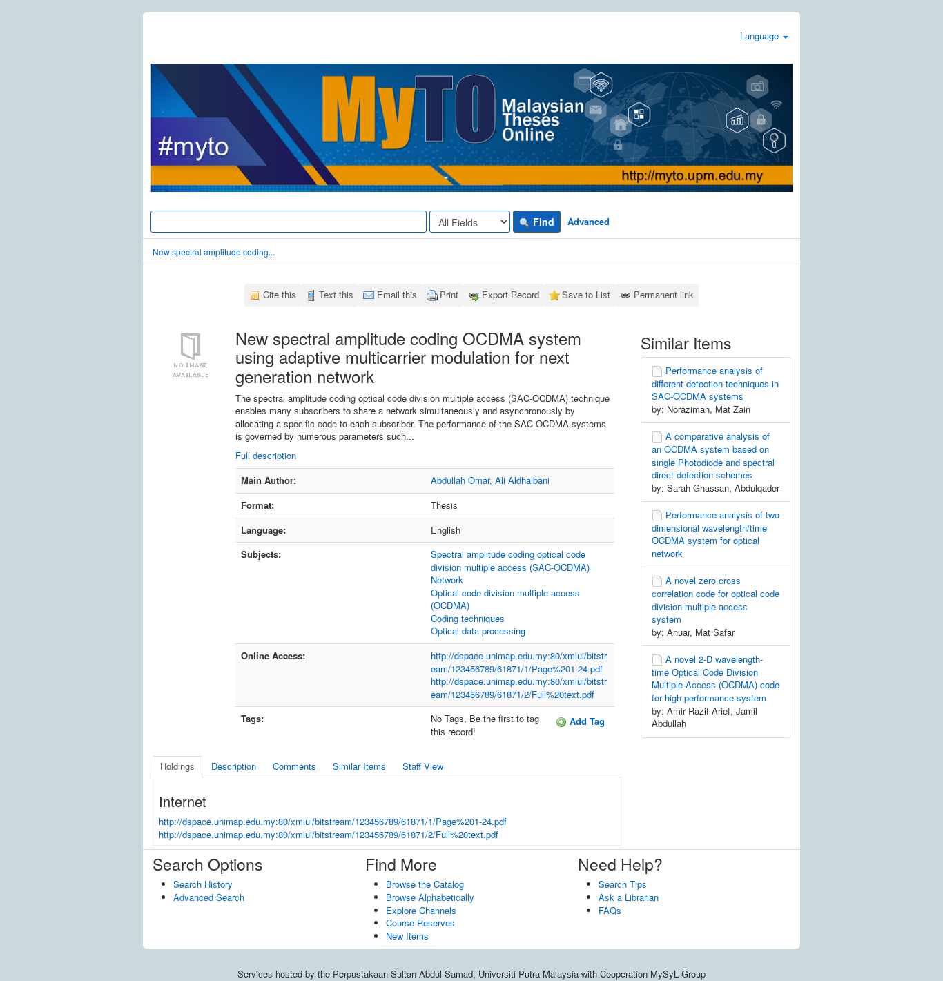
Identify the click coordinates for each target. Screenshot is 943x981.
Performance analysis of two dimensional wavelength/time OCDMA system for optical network (715, 534)
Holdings (177, 766)
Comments (294, 766)
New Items (407, 935)
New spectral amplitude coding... (214, 252)
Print (449, 294)
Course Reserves (420, 922)
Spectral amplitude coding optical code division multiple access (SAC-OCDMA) (510, 560)
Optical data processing (478, 630)
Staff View (422, 766)
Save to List (586, 294)
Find (542, 222)
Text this (336, 294)
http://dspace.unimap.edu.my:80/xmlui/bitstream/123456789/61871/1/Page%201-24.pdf (519, 662)
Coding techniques (468, 618)
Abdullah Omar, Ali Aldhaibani (490, 480)
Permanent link (664, 294)
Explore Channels (421, 910)
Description (233, 766)
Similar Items (359, 766)
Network (447, 579)
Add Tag (586, 721)
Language (760, 35)
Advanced (588, 221)
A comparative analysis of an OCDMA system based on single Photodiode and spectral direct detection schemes (713, 455)
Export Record (510, 294)
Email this (397, 294)
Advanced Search (208, 897)
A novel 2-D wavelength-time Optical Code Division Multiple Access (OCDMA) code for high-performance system (715, 678)
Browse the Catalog (425, 884)
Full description (265, 455)
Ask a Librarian (629, 897)
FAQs (610, 910)
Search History (203, 884)
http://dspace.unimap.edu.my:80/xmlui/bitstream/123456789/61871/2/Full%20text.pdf (519, 687)
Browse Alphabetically (430, 897)
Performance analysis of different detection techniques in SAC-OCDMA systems (715, 383)
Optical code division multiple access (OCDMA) (505, 599)
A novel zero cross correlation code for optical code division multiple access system (715, 599)
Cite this (279, 294)
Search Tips (623, 884)
